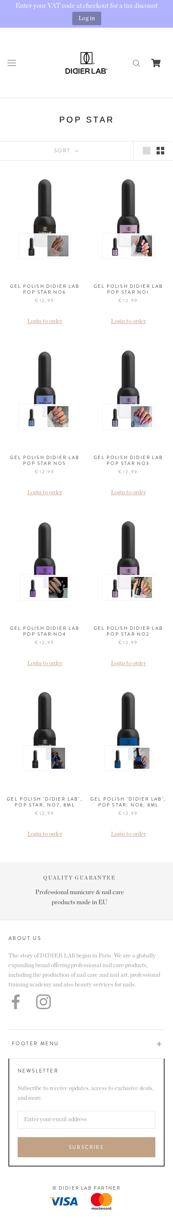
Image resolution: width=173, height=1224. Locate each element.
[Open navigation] (12, 63)
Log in (87, 18)
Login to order (44, 321)
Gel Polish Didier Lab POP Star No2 (128, 631)
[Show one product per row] (146, 150)
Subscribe (87, 1147)
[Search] (136, 62)
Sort (63, 150)
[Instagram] (43, 1001)
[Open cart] (156, 63)
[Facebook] (15, 1001)
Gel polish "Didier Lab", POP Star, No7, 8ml (45, 802)
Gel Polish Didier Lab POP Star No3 (128, 460)
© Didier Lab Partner (86, 1188)
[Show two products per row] (160, 150)
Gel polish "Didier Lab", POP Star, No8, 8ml (128, 802)
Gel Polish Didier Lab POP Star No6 (44, 289)
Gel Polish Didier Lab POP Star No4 (44, 631)
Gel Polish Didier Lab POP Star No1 (128, 289)
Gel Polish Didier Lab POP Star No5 (44, 460)
